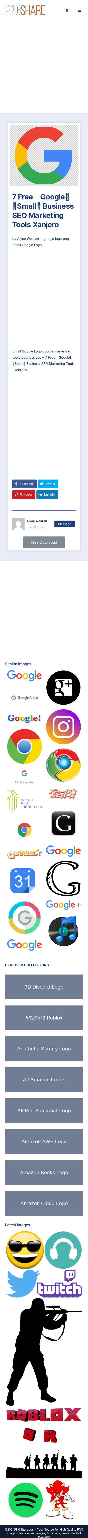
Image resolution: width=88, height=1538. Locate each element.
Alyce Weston (28, 239)
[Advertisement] (44, 66)
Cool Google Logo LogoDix (38, 856)
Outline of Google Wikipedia (36, 677)
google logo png (56, 239)
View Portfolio (36, 527)
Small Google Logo (27, 245)
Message (64, 524)
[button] (44, 542)
